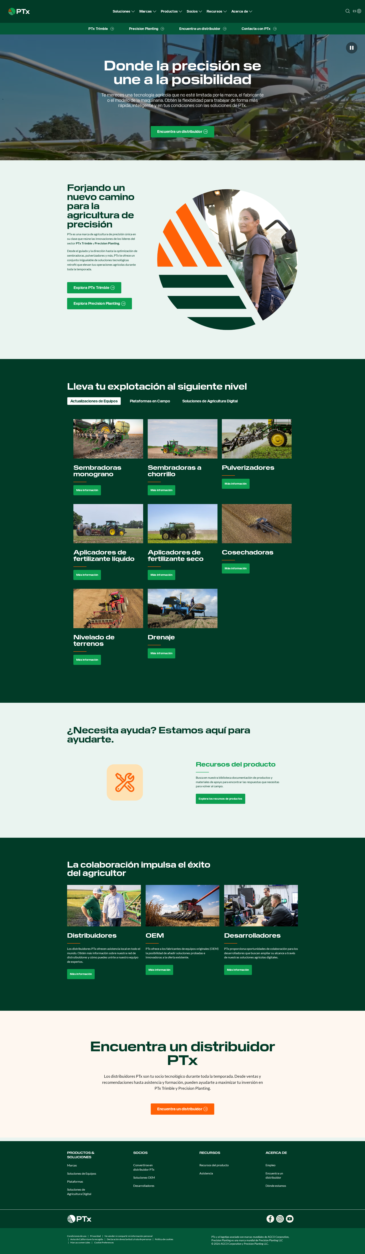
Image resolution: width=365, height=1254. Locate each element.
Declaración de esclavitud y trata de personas (129, 1239)
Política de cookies (164, 1239)
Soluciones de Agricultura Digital (79, 1191)
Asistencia (206, 1173)
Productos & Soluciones (80, 1155)
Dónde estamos (276, 1185)
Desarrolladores (143, 1185)
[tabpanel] (182, 546)
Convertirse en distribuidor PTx (143, 1167)
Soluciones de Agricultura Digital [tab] (210, 401)
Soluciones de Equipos (81, 1173)
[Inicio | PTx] (19, 11)
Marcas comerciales (80, 1242)
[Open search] (348, 11)
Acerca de (276, 1153)
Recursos (209, 1153)
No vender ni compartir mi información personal (128, 1236)
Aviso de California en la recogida (86, 1239)
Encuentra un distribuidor (274, 1175)
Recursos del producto (214, 1165)
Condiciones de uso (76, 1236)
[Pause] (351, 47)
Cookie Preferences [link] (104, 1242)
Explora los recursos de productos (220, 798)
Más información (87, 490)
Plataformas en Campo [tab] (150, 401)
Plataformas (75, 1181)
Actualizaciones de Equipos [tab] (94, 401)
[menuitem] (124, 11)
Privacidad (95, 1236)
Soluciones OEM (144, 1177)
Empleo (270, 1165)
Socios (140, 1153)
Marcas (72, 1165)
